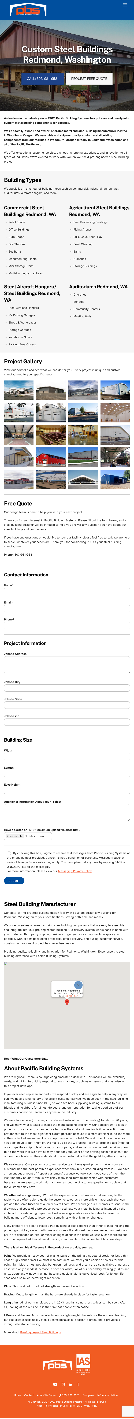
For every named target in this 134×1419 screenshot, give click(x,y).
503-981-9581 (70, 1395)
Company (88, 1395)
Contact (29, 1395)
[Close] (78, 985)
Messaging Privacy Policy (75, 871)
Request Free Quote (89, 79)
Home (17, 1395)
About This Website (47, 1405)
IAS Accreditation (107, 1395)
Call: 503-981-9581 (43, 79)
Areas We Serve (46, 1395)
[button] (67, 1002)
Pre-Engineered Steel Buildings (40, 1332)
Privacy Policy (67, 1405)
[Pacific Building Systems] (28, 15)
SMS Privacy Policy (87, 1405)
